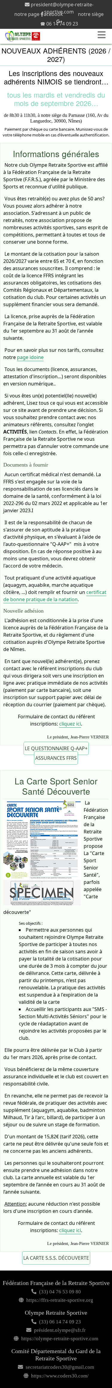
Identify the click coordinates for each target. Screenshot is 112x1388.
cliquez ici (70, 723)
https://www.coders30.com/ (60, 1376)
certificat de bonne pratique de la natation (54, 596)
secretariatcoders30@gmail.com (60, 1367)
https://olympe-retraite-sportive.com (59, 1338)
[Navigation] (102, 35)
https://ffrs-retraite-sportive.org (59, 1300)
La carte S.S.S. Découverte (56, 1258)
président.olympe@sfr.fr (60, 1330)
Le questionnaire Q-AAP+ (56, 748)
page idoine (30, 357)
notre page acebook (38, 14)
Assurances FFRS (56, 758)
